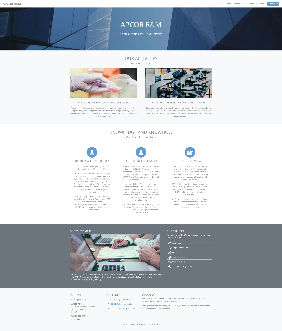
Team (244, 4)
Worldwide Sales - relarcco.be (120, 304)
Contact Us (273, 4)
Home (228, 4)
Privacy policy (154, 324)
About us (262, 4)
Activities (236, 4)
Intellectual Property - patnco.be (121, 308)
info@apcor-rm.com (79, 299)
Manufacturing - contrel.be (119, 299)
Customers (252, 4)
